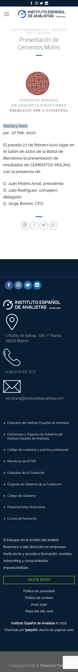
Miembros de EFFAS (21, 461)
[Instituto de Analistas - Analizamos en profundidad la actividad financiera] (42, 14)
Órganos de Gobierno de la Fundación (34, 484)
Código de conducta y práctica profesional (37, 449)
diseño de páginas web (56, 630)
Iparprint (31, 630)
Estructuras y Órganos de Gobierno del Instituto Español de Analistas (35, 436)
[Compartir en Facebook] (34, 225)
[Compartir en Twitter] (43, 225)
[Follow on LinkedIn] (46, 3)
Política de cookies (39, 598)
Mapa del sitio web (39, 611)
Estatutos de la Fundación (25, 472)
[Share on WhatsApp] (25, 225)
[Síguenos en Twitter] (41, 3)
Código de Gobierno (21, 495)
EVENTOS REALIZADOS (26, 30)
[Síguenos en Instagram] (36, 3)
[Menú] (6, 14)
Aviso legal (39, 604)
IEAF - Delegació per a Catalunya (47, 31)
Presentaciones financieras (26, 507)
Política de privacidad (39, 591)
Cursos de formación (22, 518)
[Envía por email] (53, 225)
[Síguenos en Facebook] (31, 3)
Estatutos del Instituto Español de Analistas (38, 423)
